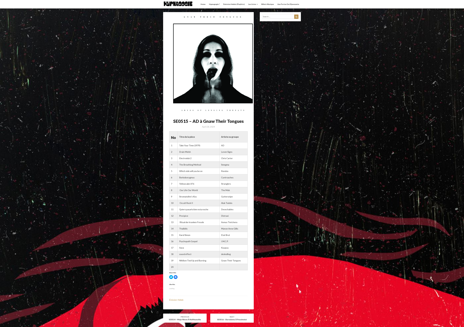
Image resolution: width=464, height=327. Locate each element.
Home (203, 4)
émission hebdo (176, 299)
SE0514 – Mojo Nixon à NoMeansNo (185, 318)
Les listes (252, 4)
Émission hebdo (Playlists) (234, 4)
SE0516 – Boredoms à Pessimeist (232, 318)
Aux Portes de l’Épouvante (288, 4)
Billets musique (267, 4)
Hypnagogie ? (214, 4)
